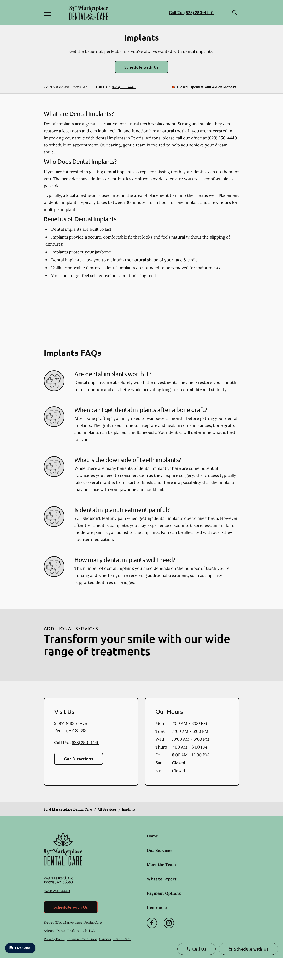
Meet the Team (161, 864)
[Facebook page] (152, 923)
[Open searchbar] (234, 12)
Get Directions (78, 758)
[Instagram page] (169, 923)
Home (152, 836)
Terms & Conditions (82, 939)
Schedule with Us (141, 67)
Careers (105, 939)
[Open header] (48, 12)
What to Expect (162, 878)
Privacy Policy (54, 939)
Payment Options (164, 893)
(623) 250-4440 (124, 87)
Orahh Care (122, 939)
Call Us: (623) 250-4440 (191, 12)
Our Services (159, 850)
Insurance (157, 907)
